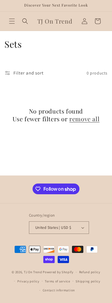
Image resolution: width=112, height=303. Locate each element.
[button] (12, 21)
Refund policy (89, 272)
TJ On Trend (33, 272)
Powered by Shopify (58, 272)
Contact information (59, 290)
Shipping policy (88, 281)
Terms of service (57, 281)
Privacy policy (28, 281)
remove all (84, 119)
